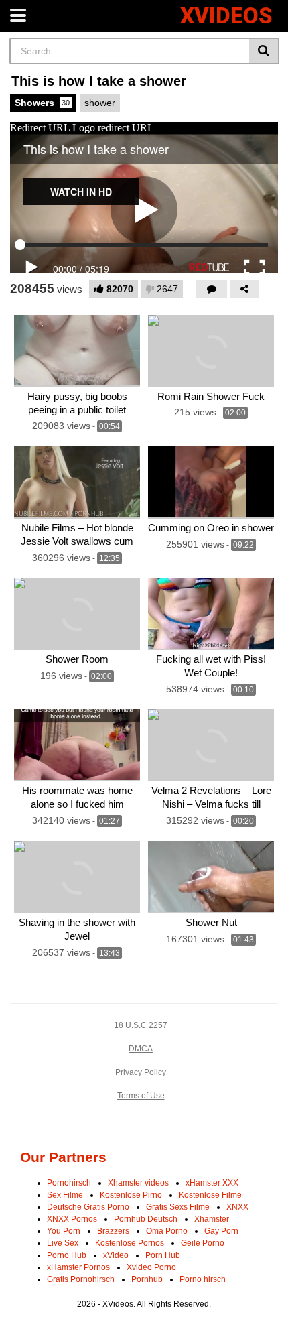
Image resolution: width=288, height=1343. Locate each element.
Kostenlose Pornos (129, 1243)
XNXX (237, 1207)
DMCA (141, 1048)
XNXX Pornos (72, 1219)
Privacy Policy (140, 1072)
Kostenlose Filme (210, 1195)
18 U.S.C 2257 (140, 1025)
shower (99, 102)
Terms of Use (141, 1095)
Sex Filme (65, 1195)
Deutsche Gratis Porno (88, 1207)
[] (264, 51)
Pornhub (147, 1279)
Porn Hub (162, 1255)
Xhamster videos (138, 1183)
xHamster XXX (212, 1183)
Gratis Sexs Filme (178, 1207)
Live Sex (62, 1243)
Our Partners (63, 1157)
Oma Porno (167, 1231)
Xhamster (211, 1219)
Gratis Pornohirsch (81, 1279)
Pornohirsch (69, 1183)
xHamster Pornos (78, 1267)
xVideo (116, 1255)
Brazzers (113, 1231)
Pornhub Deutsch (145, 1219)
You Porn (63, 1231)
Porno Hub (66, 1255)
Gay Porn (221, 1231)
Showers (42, 102)
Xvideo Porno (151, 1267)
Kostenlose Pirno (131, 1195)
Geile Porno (202, 1243)
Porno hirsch (202, 1279)
